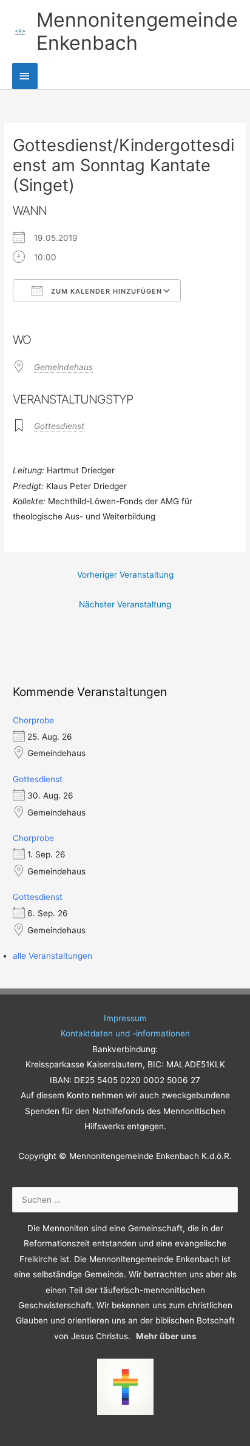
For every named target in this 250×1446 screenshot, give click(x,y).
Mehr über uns (166, 1336)
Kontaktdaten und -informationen (125, 1033)
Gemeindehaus (63, 367)
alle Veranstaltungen (52, 956)
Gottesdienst (59, 426)
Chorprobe (33, 720)
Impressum (125, 1018)
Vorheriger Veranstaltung (125, 574)
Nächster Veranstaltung (125, 604)
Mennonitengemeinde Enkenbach (137, 31)
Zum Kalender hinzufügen (105, 291)
